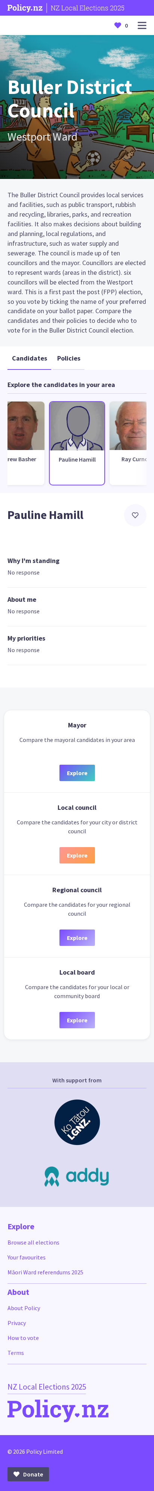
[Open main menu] (142, 25)
